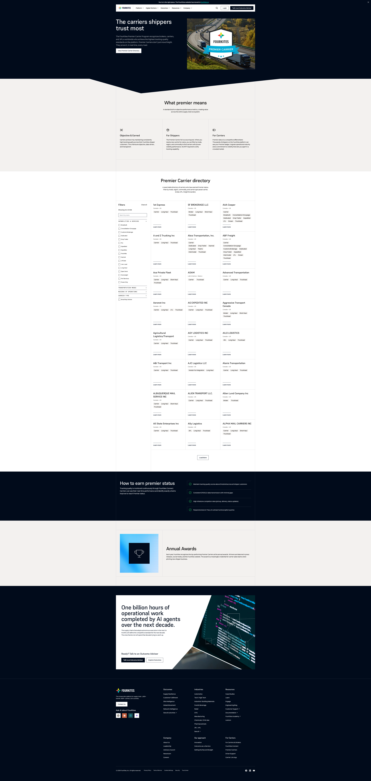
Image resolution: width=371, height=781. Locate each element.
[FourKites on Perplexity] (130, 715)
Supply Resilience (169, 694)
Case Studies (230, 694)
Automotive (198, 694)
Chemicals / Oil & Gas (201, 720)
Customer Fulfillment (170, 698)
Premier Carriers (231, 750)
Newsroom (167, 754)
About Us (166, 742)
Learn (227, 698)
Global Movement (169, 705)
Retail (196, 709)
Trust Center (185, 770)
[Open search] (217, 8)
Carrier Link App (231, 757)
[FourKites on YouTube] (254, 770)
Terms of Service (157, 770)
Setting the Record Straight (203, 750)
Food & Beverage (200, 705)
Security (177, 770)
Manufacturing (199, 716)
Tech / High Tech (200, 698)
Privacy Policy (147, 770)
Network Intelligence (170, 709)
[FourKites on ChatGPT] (118, 715)
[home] (124, 8)
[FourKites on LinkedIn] (250, 770)
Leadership (167, 746)
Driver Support (230, 754)
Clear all (144, 205)
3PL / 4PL (197, 728)
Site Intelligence (168, 701)
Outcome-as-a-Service (202, 746)
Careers (166, 757)
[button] (139, 8)
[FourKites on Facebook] (246, 770)
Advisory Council (169, 750)
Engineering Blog (231, 705)
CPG (195, 713)
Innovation (198, 742)
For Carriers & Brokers (233, 742)
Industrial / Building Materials (204, 701)
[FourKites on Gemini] (136, 715)
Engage (228, 701)
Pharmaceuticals (200, 724)
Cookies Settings (168, 770)
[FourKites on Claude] (124, 715)
